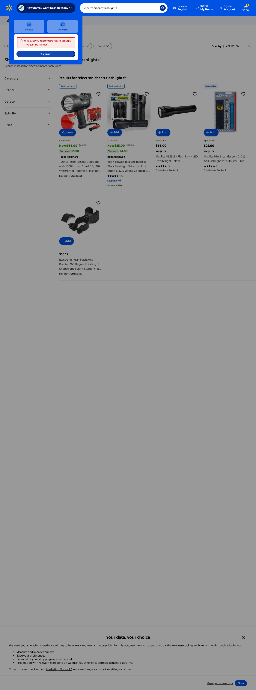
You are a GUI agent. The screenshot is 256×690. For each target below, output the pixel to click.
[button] (205, 8)
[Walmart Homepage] (9, 8)
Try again (45, 53)
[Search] (163, 8)
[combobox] (124, 8)
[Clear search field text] (154, 8)
